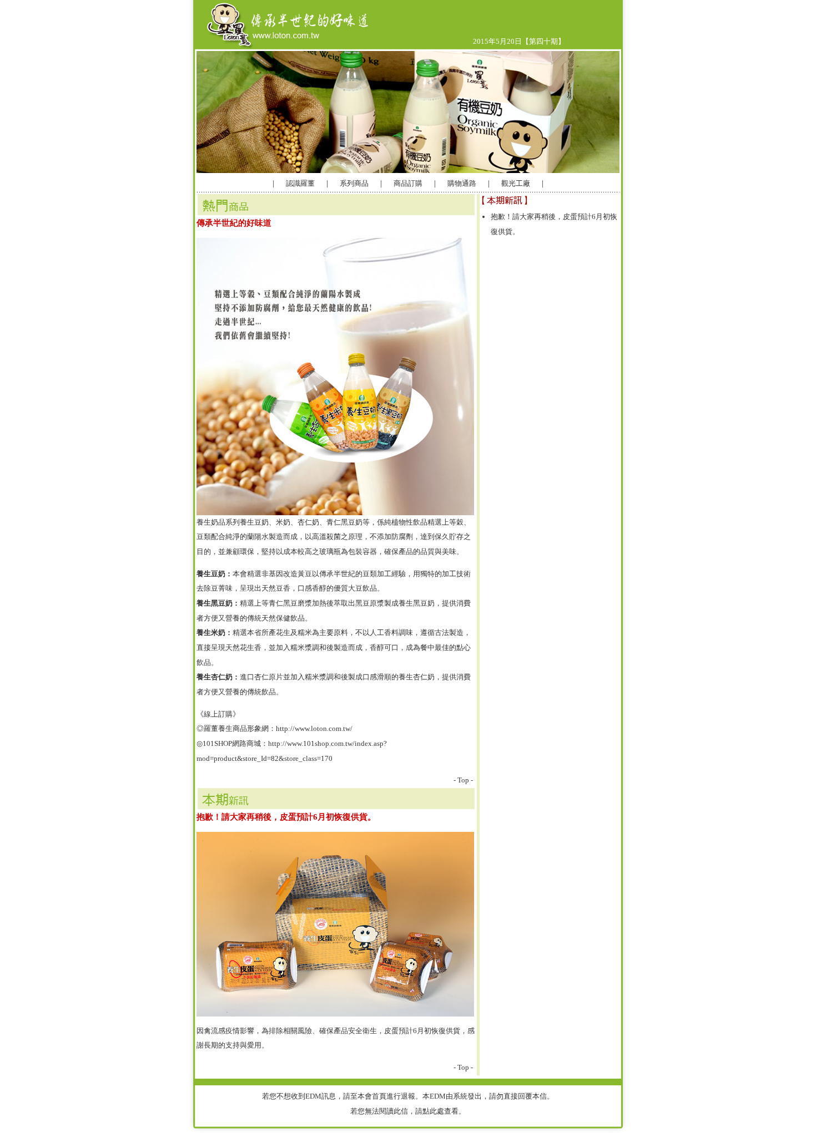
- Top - (463, 780)
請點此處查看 (437, 1111)
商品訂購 (408, 183)
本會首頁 (371, 1096)
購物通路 (461, 183)
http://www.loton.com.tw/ (314, 728)
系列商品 (354, 183)
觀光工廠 (515, 183)
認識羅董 (299, 183)
